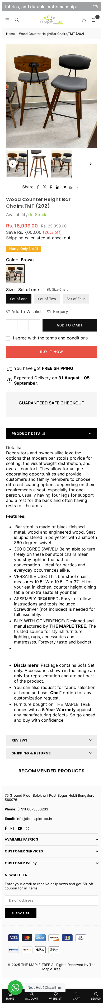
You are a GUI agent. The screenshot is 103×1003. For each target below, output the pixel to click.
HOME (10, 998)
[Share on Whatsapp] (71, 186)
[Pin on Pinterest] (51, 186)
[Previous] (13, 164)
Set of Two (47, 299)
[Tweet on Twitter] (44, 186)
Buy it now (51, 351)
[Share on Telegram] (64, 186)
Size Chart (59, 289)
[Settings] (84, 19)
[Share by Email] (77, 186)
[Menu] (7, 19)
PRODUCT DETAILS (29, 433)
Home (10, 34)
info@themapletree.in (34, 819)
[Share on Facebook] (38, 186)
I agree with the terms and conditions (50, 337)
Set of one (18, 299)
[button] (93, 19)
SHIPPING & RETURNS (31, 753)
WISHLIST (55, 998)
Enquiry (60, 311)
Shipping (15, 237)
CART (76, 998)
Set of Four (76, 299)
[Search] (16, 19)
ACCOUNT (31, 998)
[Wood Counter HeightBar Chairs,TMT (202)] (17, 163)
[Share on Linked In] (58, 186)
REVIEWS (19, 740)
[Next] (90, 164)
